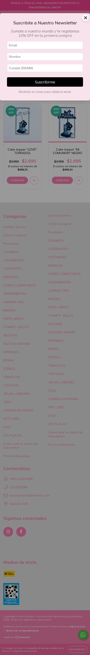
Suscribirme (45, 82)
